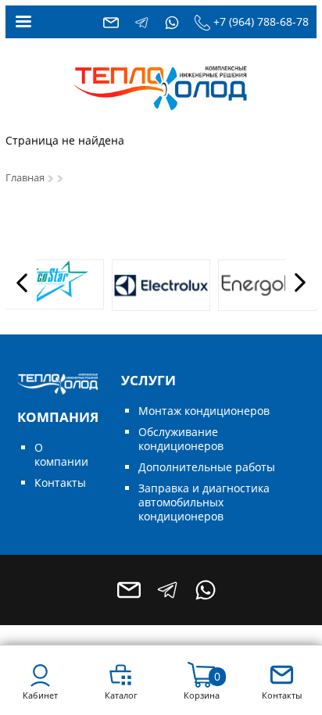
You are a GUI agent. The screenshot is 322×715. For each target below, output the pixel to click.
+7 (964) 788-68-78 (261, 21)
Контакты (60, 482)
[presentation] (21, 282)
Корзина (202, 695)
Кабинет (40, 695)
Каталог (121, 695)
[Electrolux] (161, 285)
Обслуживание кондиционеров (181, 438)
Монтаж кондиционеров (204, 410)
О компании (61, 454)
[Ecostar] (54, 284)
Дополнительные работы (206, 466)
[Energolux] (267, 285)
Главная (25, 177)
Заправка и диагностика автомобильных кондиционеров (204, 502)
